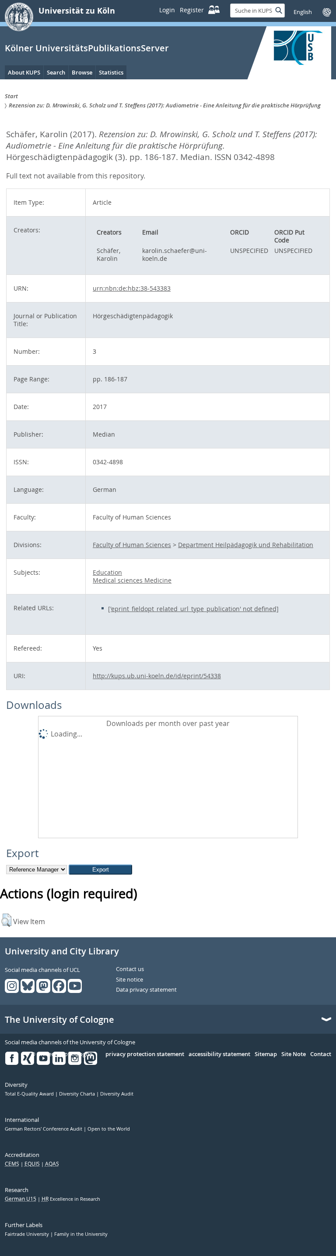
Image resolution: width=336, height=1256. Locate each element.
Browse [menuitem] (82, 72)
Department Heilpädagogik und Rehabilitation (245, 545)
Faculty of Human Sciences (132, 545)
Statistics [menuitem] (111, 72)
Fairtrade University (27, 1234)
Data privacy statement (146, 989)
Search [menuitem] (56, 72)
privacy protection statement (144, 1054)
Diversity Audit (116, 1094)
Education (107, 572)
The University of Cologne (59, 1019)
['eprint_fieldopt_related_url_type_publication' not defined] (193, 609)
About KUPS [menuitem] (24, 72)
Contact (320, 1054)
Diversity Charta (77, 1094)
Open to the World (109, 1129)
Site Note (293, 1054)
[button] (6, 920)
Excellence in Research (71, 1199)
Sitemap (266, 1054)
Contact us (130, 969)
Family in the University (81, 1234)
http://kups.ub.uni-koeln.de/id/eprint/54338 (157, 676)
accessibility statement (219, 1054)
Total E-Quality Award (30, 1094)
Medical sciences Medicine (132, 580)
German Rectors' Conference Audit (44, 1129)
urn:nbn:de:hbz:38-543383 (132, 288)
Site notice (129, 979)
